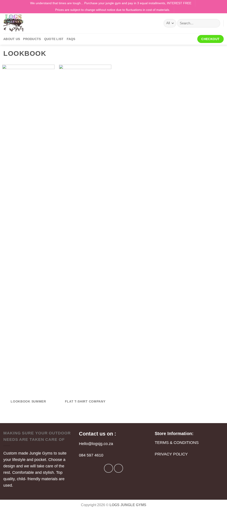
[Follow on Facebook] (108, 468)
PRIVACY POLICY (171, 454)
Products (32, 39)
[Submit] (215, 23)
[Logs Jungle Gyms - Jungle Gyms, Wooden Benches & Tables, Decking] (25, 23)
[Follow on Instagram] (118, 468)
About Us (11, 39)
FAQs (71, 39)
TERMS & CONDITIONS (177, 442)
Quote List (54, 39)
